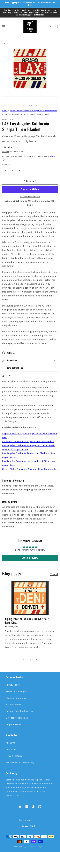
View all (54, 574)
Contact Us (11, 749)
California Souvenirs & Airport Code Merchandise (28, 441)
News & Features (14, 756)
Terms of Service (14, 704)
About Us (10, 743)
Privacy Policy (13, 685)
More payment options (30, 196)
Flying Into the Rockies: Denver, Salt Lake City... (27, 620)
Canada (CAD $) (29, 826)
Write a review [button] (30, 557)
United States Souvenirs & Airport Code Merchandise (30, 469)
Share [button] (8, 375)
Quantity (5, 165)
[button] (3, 26)
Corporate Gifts (13, 724)
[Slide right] (36, 105)
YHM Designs (23, 847)
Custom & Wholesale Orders (19, 711)
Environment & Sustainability (17, 522)
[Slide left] (23, 105)
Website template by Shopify (37, 847)
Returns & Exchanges (16, 691)
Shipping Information (16, 698)
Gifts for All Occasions (17, 718)
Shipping (5, 151)
